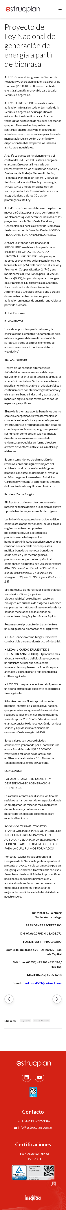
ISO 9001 (34, 1159)
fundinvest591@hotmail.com (42, 983)
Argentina (25, 1021)
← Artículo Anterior (9, 999)
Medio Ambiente (41, 1021)
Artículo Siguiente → (57, 999)
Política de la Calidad (34, 1154)
